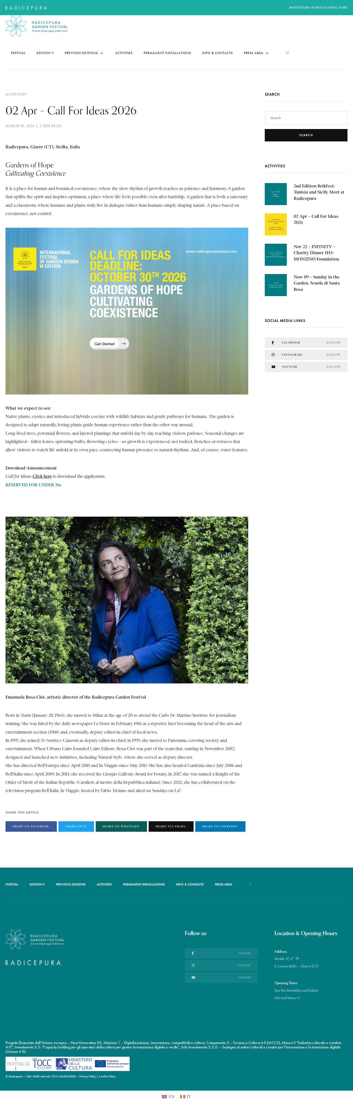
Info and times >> (287, 997)
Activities (124, 53)
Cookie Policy (107, 1076)
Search (306, 135)
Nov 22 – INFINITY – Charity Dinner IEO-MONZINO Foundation (316, 253)
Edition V (45, 53)
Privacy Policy (87, 1076)
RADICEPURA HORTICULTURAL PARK (318, 7)
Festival (18, 53)
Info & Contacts (217, 53)
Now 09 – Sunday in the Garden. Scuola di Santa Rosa (317, 283)
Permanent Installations (167, 53)
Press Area (253, 53)
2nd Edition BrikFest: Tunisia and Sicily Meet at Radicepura (319, 192)
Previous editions (81, 53)
